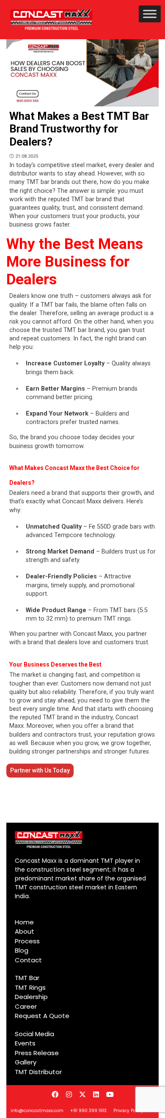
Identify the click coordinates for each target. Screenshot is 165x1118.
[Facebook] (55, 1094)
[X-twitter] (82, 1094)
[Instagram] (68, 1094)
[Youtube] (110, 1094)
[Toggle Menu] (150, 14)
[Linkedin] (96, 1094)
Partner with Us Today (40, 770)
